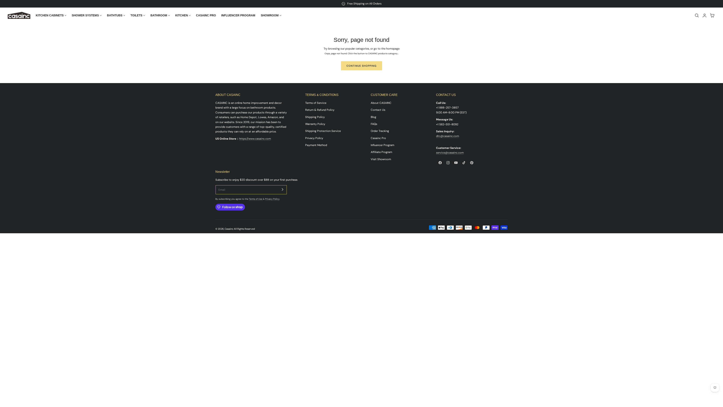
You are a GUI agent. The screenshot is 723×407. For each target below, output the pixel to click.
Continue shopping (361, 65)
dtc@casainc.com (447, 136)
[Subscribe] (282, 189)
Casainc (229, 228)
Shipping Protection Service (323, 131)
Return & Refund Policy (319, 110)
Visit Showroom (381, 159)
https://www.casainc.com (255, 139)
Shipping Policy (315, 117)
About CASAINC (381, 103)
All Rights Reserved (244, 228)
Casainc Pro (378, 138)
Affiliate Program (381, 152)
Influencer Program (382, 145)
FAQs (374, 124)
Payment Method (316, 145)
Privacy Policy (314, 138)
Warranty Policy (315, 124)
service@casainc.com (450, 153)
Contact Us (378, 110)
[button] (696, 15)
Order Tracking (380, 131)
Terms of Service (315, 103)
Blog (373, 117)
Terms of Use (256, 198)
